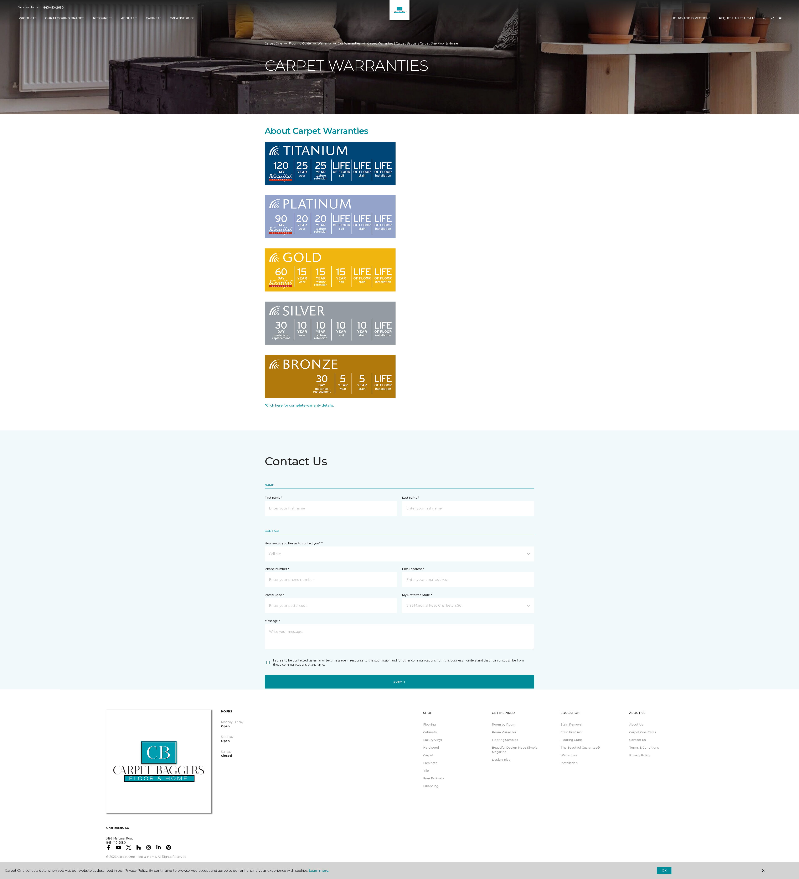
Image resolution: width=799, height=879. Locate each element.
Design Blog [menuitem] (501, 760)
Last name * (410, 497)
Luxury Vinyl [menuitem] (432, 740)
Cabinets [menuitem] (153, 18)
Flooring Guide (300, 43)
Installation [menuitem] (569, 763)
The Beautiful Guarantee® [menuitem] (580, 747)
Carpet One (273, 43)
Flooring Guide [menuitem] (572, 740)
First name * (273, 497)
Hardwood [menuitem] (431, 747)
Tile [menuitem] (426, 771)
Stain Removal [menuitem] (571, 724)
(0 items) (780, 18)
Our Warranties (349, 43)
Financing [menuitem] (430, 786)
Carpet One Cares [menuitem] (642, 732)
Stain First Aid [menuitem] (571, 732)
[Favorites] (772, 18)
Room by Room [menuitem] (503, 724)
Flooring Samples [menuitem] (505, 740)
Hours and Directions (690, 18)
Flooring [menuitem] (429, 724)
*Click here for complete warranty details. (299, 405)
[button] (764, 18)
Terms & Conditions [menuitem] (644, 747)
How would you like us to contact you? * (294, 543)
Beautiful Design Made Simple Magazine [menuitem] (514, 750)
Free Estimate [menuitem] (433, 778)
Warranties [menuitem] (569, 755)
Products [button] (27, 18)
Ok (664, 870)
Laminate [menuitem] (430, 763)
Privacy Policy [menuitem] (639, 755)
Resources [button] (102, 18)
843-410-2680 (53, 7)
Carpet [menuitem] (428, 755)
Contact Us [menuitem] (637, 740)
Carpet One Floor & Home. (137, 857)
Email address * (413, 568)
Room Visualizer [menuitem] (504, 732)
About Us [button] (129, 18)
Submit (399, 682)
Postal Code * (274, 594)
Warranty (324, 43)
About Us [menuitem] (636, 724)
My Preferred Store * (417, 594)
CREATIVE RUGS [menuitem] (182, 18)
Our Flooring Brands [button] (64, 18)
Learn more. (319, 871)
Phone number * (277, 568)
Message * (272, 620)
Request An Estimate (737, 18)
